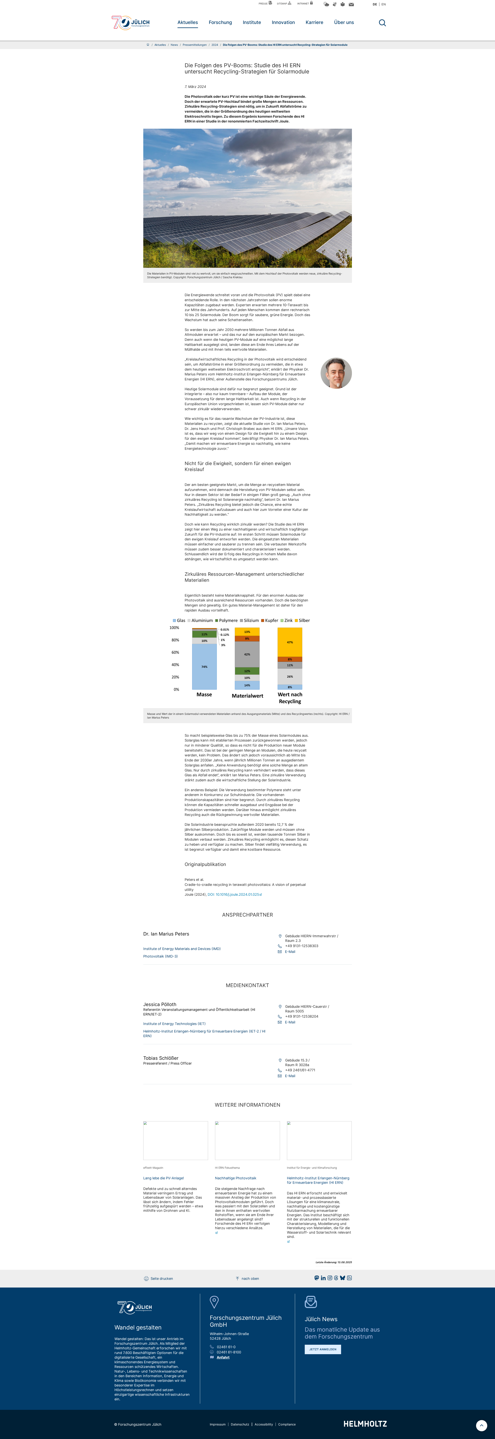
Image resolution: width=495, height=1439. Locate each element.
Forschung (220, 22)
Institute (252, 22)
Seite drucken (162, 1279)
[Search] (383, 23)
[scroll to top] (481, 1425)
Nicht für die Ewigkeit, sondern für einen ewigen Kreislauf (238, 466)
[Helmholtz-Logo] (365, 1425)
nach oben (250, 1279)
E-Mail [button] (290, 952)
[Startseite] (148, 45)
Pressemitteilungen (195, 44)
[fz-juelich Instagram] (329, 1279)
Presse (264, 3)
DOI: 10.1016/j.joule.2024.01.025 (233, 894)
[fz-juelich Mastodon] (316, 1279)
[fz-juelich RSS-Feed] (348, 1279)
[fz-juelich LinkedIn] (322, 1279)
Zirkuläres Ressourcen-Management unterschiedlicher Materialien (244, 577)
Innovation (283, 22)
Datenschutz (240, 1424)
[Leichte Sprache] (342, 5)
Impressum (218, 1424)
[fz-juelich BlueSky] (341, 1279)
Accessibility (264, 1424)
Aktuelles (188, 22)
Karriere (314, 22)
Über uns (344, 22)
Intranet (303, 3)
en (383, 4)
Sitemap (282, 3)
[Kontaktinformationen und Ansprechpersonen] (351, 5)
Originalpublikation (205, 864)
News (174, 44)
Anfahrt (223, 1357)
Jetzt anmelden (322, 1349)
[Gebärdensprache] (334, 6)
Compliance (287, 1424)
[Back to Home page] (130, 23)
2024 (215, 44)
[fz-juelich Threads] (335, 1279)
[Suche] (382, 22)
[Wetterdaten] (326, 6)
